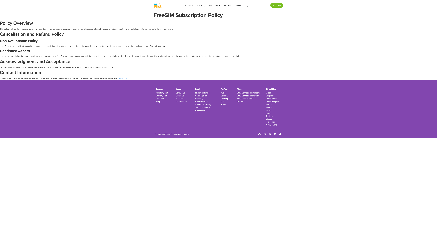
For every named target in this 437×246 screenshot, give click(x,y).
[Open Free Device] (220, 5)
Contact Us (122, 78)
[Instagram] (264, 134)
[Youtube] (269, 134)
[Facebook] (259, 134)
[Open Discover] (193, 5)
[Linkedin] (275, 134)
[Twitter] (280, 134)
